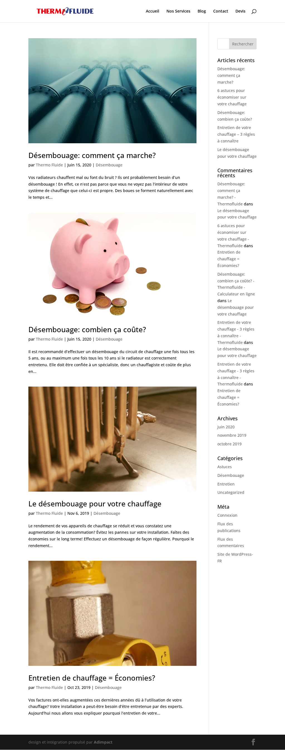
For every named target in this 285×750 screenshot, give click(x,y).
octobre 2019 (229, 443)
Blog (202, 11)
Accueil (152, 11)
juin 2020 (226, 426)
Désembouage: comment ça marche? (92, 155)
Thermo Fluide (49, 165)
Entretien (226, 484)
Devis (240, 11)
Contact (220, 11)
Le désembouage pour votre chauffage (94, 504)
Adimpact (103, 742)
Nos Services (178, 11)
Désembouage (109, 165)
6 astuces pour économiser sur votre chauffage (232, 97)
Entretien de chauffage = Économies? (91, 678)
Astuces (224, 466)
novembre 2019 (231, 435)
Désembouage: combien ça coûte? (87, 329)
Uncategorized (230, 492)
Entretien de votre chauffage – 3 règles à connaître (236, 134)
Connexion (227, 515)
